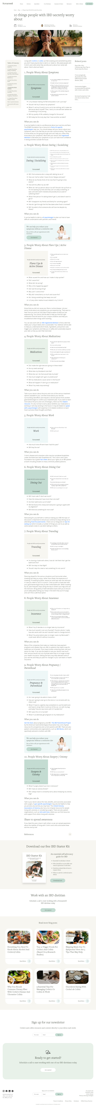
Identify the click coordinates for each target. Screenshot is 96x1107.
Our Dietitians (47, 4)
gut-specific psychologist (43, 804)
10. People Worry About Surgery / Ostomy (12, 99)
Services (29, 4)
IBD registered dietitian (50, 323)
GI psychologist (48, 217)
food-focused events (38, 522)
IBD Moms (60, 729)
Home (21, 4)
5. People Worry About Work (12, 80)
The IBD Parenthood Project (61, 723)
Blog (19, 10)
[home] (8, 3)
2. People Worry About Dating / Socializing (12, 70)
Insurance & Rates (58, 4)
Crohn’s (34, 61)
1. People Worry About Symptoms (12, 66)
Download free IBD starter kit (13, 104)
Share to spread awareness (13, 101)
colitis (41, 61)
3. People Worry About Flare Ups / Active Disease (13, 73)
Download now (57, 880)
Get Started (89, 3)
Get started (48, 910)
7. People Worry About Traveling (12, 88)
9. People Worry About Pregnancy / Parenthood (13, 95)
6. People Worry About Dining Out (12, 84)
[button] (37, 4)
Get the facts (28, 723)
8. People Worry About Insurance (12, 91)
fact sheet (43, 460)
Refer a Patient (79, 4)
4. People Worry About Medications (12, 77)
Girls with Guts (45, 812)
